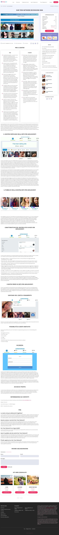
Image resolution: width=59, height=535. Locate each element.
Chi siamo (2, 510)
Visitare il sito (49, 30)
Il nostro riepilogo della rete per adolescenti (49, 49)
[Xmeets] (43, 91)
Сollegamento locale (25, 2)
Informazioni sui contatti (46, 62)
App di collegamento (34, 2)
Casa (13, 2)
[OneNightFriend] (54, 38)
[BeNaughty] (44, 38)
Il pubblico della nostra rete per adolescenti (49, 51)
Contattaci (33, 528)
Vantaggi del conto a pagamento (47, 56)
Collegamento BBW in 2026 (19, 510)
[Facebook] (31, 43)
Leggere (6, 490)
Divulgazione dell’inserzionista (5, 509)
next (21, 498)
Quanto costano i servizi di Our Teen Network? (49, 67)
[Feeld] (43, 84)
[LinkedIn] (33, 43)
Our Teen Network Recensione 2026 (48, 46)
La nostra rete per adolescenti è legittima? (49, 65)
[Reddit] (47, 99)
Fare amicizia (17, 511)
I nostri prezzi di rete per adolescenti (48, 55)
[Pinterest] (37, 43)
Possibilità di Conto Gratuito (46, 58)
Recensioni (18, 2)
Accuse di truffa (44, 61)
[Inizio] (5, 1)
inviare (4, 466)
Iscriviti (55, 2)
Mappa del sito (28, 528)
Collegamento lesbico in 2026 (29, 510)
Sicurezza (43, 59)
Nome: (2, 454)
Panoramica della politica (5, 517)
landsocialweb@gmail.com (26, 400)
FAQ (42, 64)
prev (18, 498)
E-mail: (21, 454)
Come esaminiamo (4, 515)
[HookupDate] (43, 76)
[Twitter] (35, 43)
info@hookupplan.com (50, 507)
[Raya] (43, 88)
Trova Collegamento (43, 2)
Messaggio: (3, 458)
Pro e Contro (44, 48)
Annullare (10, 466)
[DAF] (43, 80)
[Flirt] (49, 38)
